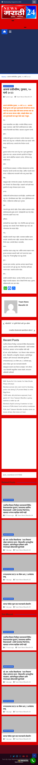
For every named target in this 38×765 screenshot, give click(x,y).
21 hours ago (9, 515)
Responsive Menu (34, 2)
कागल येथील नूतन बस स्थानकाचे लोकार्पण (14, 364)
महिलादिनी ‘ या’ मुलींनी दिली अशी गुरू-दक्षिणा (17, 323)
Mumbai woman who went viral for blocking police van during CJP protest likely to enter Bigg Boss (18, 389)
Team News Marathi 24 (24, 97)
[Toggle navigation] (10, 31)
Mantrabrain (19, 762)
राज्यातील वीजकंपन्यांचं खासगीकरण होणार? (21, 330)
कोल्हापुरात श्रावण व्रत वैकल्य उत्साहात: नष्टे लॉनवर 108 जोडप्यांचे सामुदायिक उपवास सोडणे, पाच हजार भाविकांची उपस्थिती (17, 369)
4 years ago (9, 97)
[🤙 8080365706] (33, 760)
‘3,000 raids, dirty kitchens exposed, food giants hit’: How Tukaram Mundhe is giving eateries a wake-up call (17, 398)
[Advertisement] (19, 53)
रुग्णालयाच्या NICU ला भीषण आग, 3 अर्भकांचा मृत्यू (17, 361)
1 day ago (8, 550)
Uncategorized (8, 86)
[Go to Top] (34, 756)
